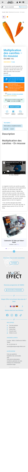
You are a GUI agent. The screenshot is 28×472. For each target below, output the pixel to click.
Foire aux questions (12, 353)
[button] (2, 2)
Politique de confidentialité (13, 361)
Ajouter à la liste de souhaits (15, 94)
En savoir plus (7, 75)
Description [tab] (7, 122)
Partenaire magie (11, 363)
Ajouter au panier (15, 106)
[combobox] (10, 7)
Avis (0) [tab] (6, 129)
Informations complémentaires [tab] (12, 125)
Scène (7, 12)
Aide (8, 356)
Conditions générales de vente (14, 360)
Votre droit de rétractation (13, 358)
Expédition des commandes (14, 355)
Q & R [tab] (12, 129)
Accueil (3, 12)
